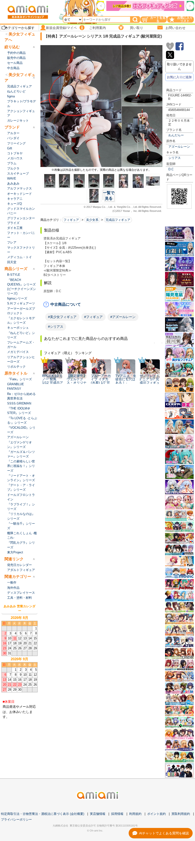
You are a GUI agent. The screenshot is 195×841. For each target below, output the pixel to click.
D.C (171, 169)
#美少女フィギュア (62, 317)
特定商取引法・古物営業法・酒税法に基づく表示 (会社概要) (42, 814)
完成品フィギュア (118, 220)
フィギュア (71, 220)
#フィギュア (93, 317)
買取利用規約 (180, 814)
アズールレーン (179, 146)
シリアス (174, 158)
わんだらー (176, 135)
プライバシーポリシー (16, 819)
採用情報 (117, 814)
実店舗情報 (97, 814)
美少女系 (92, 220)
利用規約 (135, 814)
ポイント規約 (156, 814)
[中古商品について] (101, 304)
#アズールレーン (123, 317)
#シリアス (55, 326)
